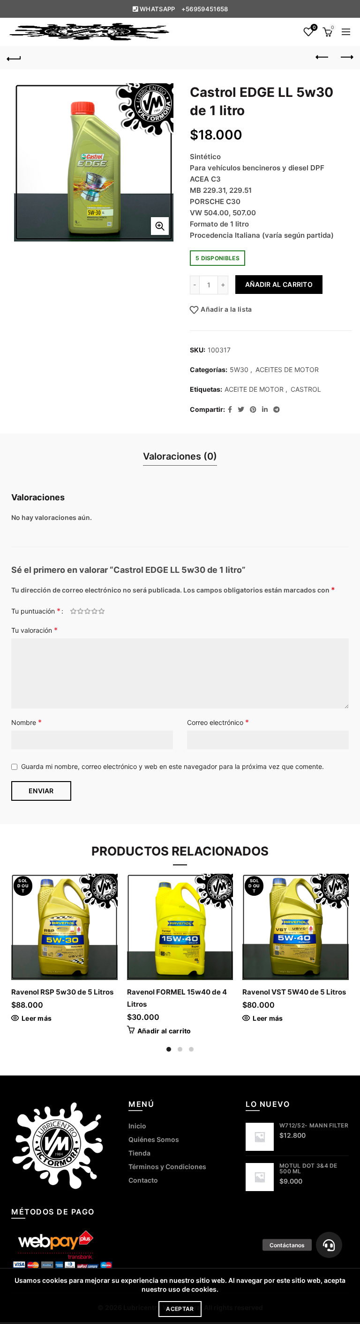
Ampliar (160, 226)
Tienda (139, 1153)
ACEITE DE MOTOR (254, 389)
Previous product (322, 57)
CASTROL (306, 389)
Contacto (143, 1180)
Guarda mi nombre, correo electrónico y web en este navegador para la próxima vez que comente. (172, 766)
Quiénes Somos (153, 1139)
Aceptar (180, 1308)
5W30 (239, 369)
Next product (346, 57)
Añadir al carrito (279, 284)
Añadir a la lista (226, 309)
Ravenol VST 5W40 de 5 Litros (294, 992)
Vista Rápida (109, 898)
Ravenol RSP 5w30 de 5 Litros (62, 992)
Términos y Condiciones (167, 1166)
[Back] (14, 57)
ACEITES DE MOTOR (287, 369)
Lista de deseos (314, 27)
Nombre (26, 722)
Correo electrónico (218, 722)
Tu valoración (34, 630)
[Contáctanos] (329, 1245)
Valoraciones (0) (180, 456)
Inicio (137, 1126)
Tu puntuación (35, 610)
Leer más (37, 1018)
